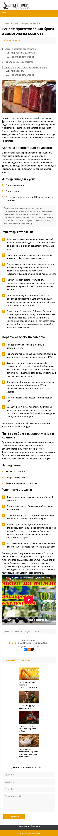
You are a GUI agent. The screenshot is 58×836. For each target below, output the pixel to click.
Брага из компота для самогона (19, 49)
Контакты (35, 826)
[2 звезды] (12, 643)
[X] (32, 649)
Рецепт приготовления (20, 57)
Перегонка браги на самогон (17, 62)
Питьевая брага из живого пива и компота (24, 67)
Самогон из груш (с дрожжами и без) (27, 707)
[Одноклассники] (29, 649)
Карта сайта (23, 826)
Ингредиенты (15, 71)
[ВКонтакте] (25, 649)
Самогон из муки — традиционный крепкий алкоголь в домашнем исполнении (28, 753)
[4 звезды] (18, 643)
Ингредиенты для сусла (20, 52)
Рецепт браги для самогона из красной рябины (27, 728)
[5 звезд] (21, 643)
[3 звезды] (15, 643)
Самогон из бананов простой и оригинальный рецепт (28, 684)
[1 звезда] (10, 643)
